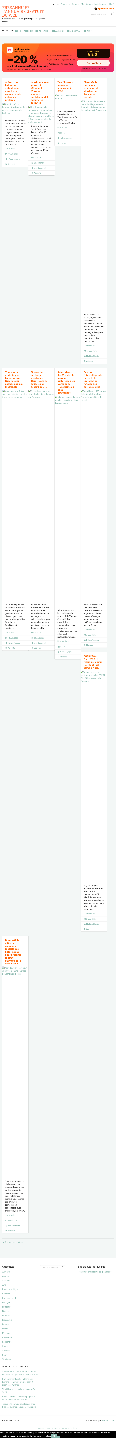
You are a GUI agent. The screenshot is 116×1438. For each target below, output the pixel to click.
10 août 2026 (39, 638)
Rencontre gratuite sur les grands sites (95, 1272)
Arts (89, 31)
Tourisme (6, 1359)
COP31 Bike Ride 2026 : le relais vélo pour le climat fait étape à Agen (93, 662)
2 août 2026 (12, 1221)
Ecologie (37, 648)
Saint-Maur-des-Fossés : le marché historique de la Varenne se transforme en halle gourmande (66, 382)
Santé (5, 1346)
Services (6, 1350)
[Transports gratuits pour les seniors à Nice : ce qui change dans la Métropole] (15, 496)
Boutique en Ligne (10, 1289)
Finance (5, 1311)
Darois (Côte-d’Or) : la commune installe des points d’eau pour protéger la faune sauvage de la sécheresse (13, 952)
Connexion (65, 4)
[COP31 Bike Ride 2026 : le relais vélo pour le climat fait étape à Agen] (94, 777)
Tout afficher (25, 31)
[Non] (58, 1437)
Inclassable (7, 1320)
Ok (54, 1436)
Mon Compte (87, 4)
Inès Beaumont (40, 168)
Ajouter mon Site (104, 8)
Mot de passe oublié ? (104, 4)
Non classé (7, 1337)
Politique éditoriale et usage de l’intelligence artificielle (58, 1428)
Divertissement (9, 1298)
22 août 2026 (13, 154)
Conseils (6, 1294)
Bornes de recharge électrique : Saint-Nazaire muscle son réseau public (39, 379)
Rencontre (7, 1342)
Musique (89, 645)
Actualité (44, 31)
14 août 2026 (91, 351)
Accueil (55, 4)
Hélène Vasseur (14, 159)
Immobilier (7, 1315)
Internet (63, 143)
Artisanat (75, 31)
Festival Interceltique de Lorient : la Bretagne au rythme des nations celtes (93, 379)
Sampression (108, 1421)
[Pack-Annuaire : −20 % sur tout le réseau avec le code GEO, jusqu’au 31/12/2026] (58, 57)
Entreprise (6, 1307)
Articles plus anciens (12, 1242)
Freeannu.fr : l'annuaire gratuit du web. (23, 11)
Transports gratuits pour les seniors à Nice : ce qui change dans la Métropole (14, 379)
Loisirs (5, 1329)
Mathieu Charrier (92, 356)
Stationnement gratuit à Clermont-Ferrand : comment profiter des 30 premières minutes (40, 92)
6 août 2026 (64, 647)
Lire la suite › (10, 149)
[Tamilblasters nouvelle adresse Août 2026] (68, 101)
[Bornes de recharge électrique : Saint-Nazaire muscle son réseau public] (41, 496)
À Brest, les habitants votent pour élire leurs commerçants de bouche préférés (13, 91)
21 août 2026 (39, 163)
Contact (75, 4)
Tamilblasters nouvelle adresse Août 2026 (65, 86)
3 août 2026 (91, 919)
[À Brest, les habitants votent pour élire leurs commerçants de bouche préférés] (15, 110)
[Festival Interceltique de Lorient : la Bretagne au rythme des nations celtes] (94, 496)
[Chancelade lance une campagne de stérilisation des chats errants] (94, 206)
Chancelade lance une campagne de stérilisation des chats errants (91, 89)
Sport (88, 929)
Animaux (59, 31)
